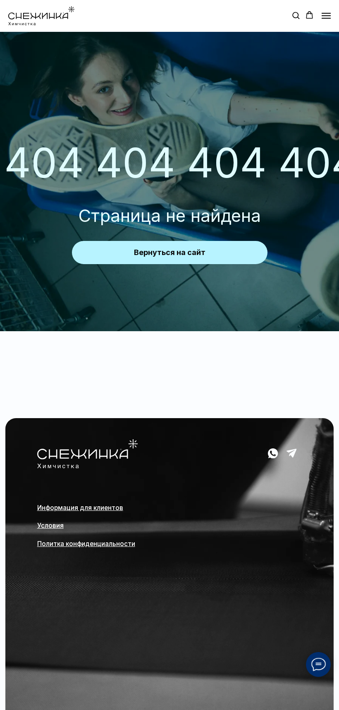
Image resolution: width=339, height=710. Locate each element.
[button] (296, 15)
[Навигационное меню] (326, 16)
